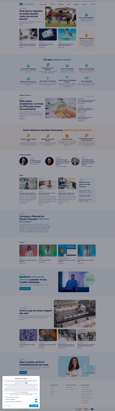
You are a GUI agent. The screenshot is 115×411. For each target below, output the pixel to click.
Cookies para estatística (10, 399)
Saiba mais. (30, 394)
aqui (26, 383)
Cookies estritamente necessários (12, 397)
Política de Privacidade (24, 392)
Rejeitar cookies (7, 405)
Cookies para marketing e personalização (14, 401)
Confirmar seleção (33, 405)
